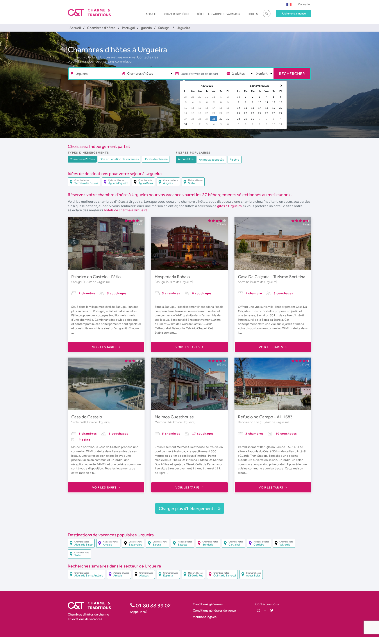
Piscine (234, 159)
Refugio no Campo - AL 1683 (265, 416)
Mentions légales (204, 617)
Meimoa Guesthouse (174, 416)
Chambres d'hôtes (176, 14)
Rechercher (292, 73)
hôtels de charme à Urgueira (125, 210)
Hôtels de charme (156, 159)
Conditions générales (208, 604)
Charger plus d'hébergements (187, 508)
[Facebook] (265, 610)
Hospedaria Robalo (172, 276)
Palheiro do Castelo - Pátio (96, 276)
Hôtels (253, 14)
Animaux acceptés (211, 159)
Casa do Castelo (86, 416)
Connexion (304, 4)
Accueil (151, 14)
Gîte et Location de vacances (119, 159)
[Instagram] (258, 610)
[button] (288, 4)
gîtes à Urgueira (229, 206)
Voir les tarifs (104, 347)
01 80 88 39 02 (153, 605)
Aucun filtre (186, 159)
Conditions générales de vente (214, 610)
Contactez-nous (267, 604)
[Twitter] (271, 610)
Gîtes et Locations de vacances (218, 14)
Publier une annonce (293, 13)
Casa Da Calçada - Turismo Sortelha (271, 276)
